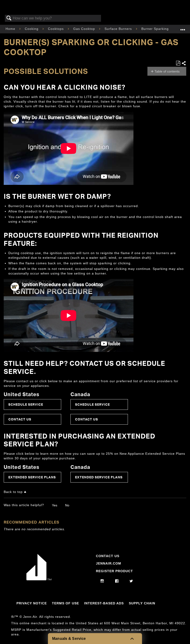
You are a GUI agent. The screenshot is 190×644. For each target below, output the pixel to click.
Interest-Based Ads (104, 603)
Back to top (13, 492)
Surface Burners (118, 29)
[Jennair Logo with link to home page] (39, 579)
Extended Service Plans (32, 477)
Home (11, 29)
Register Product (114, 571)
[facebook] (116, 581)
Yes (54, 505)
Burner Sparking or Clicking (165, 29)
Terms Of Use (65, 603)
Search (9, 18)
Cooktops (56, 29)
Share (183, 63)
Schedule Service (25, 404)
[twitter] (131, 581)
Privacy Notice (31, 603)
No (67, 505)
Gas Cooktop (84, 29)
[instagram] (102, 581)
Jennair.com (108, 563)
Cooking (32, 29)
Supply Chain (142, 603)
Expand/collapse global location (182, 28)
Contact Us (19, 419)
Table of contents (167, 71)
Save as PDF (178, 63)
